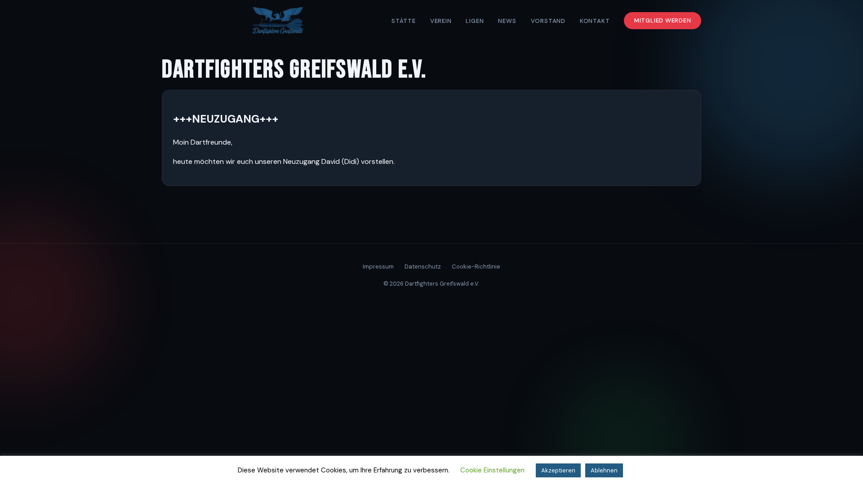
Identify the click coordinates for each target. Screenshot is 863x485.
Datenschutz (423, 266)
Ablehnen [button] (604, 470)
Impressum (378, 266)
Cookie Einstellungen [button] (492, 470)
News (507, 21)
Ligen (475, 21)
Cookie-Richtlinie (476, 266)
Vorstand (548, 21)
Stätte (403, 21)
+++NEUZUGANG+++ (225, 119)
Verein (441, 21)
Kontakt (595, 21)
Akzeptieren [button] (558, 470)
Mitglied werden (662, 21)
